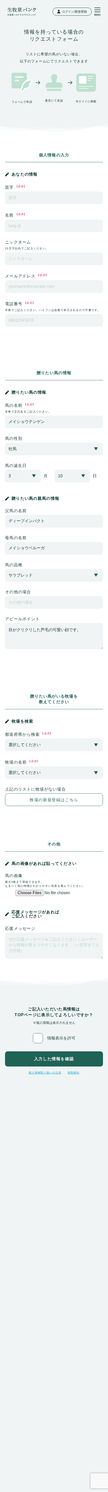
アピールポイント (22, 619)
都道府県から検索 (28, 734)
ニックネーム (27, 245)
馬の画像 (45, 880)
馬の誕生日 (16, 466)
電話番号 (53, 306)
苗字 (16, 187)
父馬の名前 (16, 511)
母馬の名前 (16, 538)
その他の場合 (18, 592)
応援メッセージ (20, 929)
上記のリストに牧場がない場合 (35, 789)
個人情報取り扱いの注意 (45, 1072)
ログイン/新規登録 (74, 11)
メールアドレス (26, 276)
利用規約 (74, 1072)
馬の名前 (28, 408)
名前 (16, 215)
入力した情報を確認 (54, 1059)
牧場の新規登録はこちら (54, 800)
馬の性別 (13, 439)
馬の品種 (13, 565)
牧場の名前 (22, 762)
